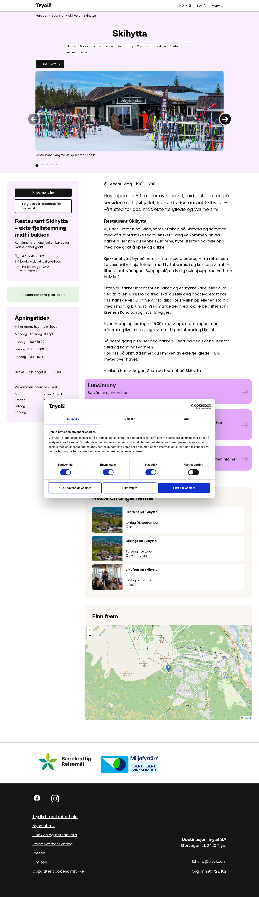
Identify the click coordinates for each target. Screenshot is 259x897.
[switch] (108, 472)
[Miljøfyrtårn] (129, 764)
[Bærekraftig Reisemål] (65, 761)
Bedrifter (58, 15)
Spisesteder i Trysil (90, 46)
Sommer (72, 52)
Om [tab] (186, 418)
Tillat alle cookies (184, 487)
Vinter (84, 52)
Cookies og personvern (54, 835)
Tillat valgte (129, 487)
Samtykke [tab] (72, 419)
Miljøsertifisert (144, 46)
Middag (161, 46)
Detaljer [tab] (129, 418)
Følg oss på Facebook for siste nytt (39, 206)
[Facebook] (37, 798)
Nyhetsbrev (43, 825)
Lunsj (130, 46)
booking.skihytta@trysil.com (41, 261)
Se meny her (50, 64)
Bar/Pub (174, 46)
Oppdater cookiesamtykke (58, 871)
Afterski (109, 46)
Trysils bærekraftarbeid (55, 816)
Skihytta (74, 15)
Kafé (120, 46)
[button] (168, 668)
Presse (38, 853)
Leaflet (247, 717)
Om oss (39, 862)
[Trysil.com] (43, 5)
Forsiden (41, 15)
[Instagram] (55, 798)
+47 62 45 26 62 (32, 256)
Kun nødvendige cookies (75, 487)
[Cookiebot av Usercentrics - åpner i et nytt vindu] (194, 406)
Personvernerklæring (52, 844)
